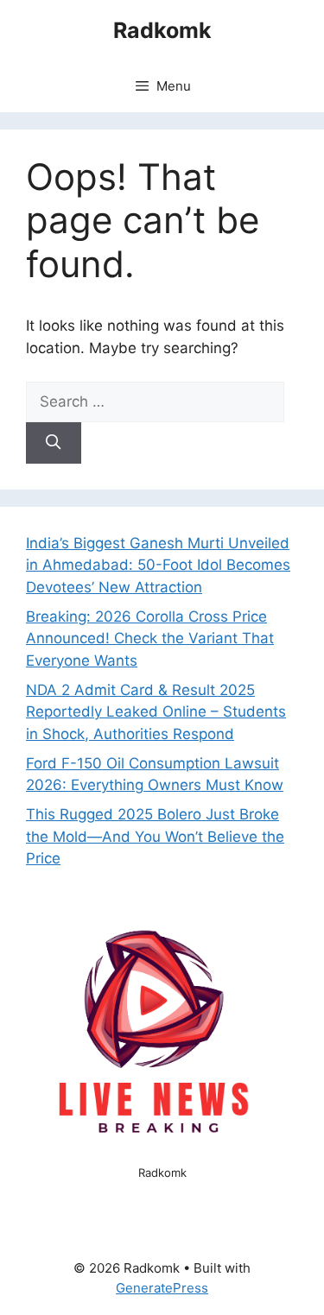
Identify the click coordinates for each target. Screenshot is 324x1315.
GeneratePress (162, 1288)
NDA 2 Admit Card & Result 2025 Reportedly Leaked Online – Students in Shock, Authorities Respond (156, 712)
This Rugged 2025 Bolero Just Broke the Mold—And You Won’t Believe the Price (155, 836)
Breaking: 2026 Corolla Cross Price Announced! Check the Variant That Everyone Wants (150, 638)
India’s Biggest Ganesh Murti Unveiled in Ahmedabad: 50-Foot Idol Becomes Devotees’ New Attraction (158, 565)
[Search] (53, 443)
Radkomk (162, 30)
